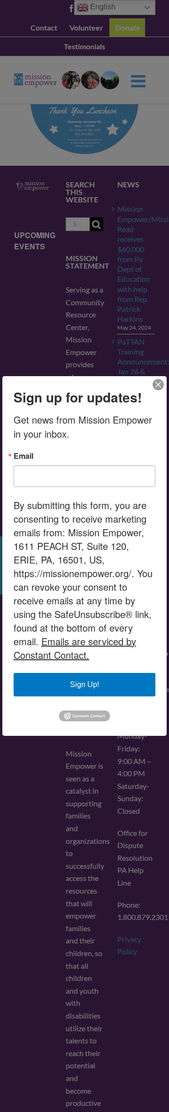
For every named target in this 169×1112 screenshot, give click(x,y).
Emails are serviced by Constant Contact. (75, 648)
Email (23, 456)
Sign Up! (84, 684)
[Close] (158, 384)
